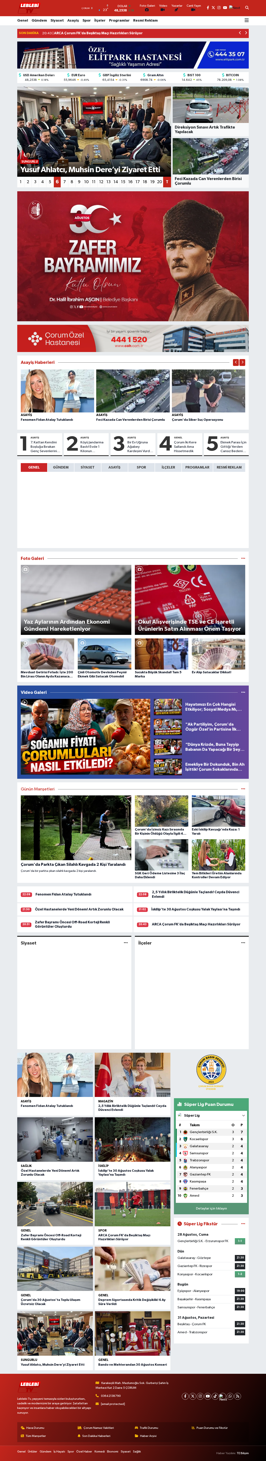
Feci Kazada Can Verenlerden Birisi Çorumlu (130, 419)
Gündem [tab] (61, 467)
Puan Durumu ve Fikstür (212, 1427)
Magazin (105, 1101)
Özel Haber (84, 1451)
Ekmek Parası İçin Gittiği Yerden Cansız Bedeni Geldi (233, 447)
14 (115, 182)
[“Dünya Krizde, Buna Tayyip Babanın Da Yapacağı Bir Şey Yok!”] (168, 747)
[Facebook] (185, 1396)
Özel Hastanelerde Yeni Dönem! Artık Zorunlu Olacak (79, 909)
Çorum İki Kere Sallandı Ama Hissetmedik (185, 447)
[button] (240, 33)
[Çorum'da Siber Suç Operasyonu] (208, 391)
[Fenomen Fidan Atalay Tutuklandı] (57, 391)
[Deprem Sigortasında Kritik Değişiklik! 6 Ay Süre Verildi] (132, 1269)
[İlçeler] (243, 943)
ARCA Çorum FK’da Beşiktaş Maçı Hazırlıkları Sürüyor (196, 924)
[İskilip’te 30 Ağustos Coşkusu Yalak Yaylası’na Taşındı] (132, 1139)
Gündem (39, 20)
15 (123, 182)
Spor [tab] (141, 467)
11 (94, 182)
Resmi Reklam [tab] (229, 467)
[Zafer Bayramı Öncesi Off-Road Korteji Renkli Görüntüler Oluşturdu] (55, 1204)
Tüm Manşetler (36, 1436)
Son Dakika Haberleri (96, 1436)
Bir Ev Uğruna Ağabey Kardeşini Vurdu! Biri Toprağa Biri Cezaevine (140, 447)
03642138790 (111, 1395)
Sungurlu (29, 1360)
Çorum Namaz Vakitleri (99, 1427)
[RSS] (237, 1396)
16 (130, 182)
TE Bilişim (243, 1453)
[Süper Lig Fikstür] (243, 1224)
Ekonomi (112, 1451)
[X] (192, 1396)
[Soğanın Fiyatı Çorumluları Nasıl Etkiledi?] (85, 737)
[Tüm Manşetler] (243, 789)
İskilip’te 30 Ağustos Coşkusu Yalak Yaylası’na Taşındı (195, 909)
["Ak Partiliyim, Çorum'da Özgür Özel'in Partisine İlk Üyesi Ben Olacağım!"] (168, 727)
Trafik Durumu (149, 1427)
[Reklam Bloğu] (133, 55)
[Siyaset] (126, 943)
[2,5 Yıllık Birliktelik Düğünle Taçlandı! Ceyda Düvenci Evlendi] (132, 1075)
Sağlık (26, 1166)
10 (86, 182)
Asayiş (73, 20)
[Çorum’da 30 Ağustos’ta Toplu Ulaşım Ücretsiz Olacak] (55, 1269)
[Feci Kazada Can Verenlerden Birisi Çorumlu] (133, 391)
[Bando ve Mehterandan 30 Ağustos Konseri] (132, 1333)
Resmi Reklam (145, 20)
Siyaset (57, 20)
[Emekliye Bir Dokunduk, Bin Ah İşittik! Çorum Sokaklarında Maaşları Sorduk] (168, 767)
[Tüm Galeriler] (243, 558)
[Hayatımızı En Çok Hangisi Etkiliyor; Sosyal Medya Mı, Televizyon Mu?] (168, 707)
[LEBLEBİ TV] (29, 8)
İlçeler (100, 20)
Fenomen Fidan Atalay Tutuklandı (47, 419)
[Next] (222, 1396)
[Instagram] (200, 1396)
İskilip (103, 1166)
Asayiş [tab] (114, 467)
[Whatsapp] (230, 1396)
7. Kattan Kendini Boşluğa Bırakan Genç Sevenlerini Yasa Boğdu (44, 447)
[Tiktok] (215, 1396)
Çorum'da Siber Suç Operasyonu (197, 419)
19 (152, 182)
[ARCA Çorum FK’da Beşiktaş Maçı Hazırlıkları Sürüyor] (132, 1204)
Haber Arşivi (148, 1436)
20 (159, 182)
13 (108, 182)
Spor (87, 20)
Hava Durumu (35, 1427)
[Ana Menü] (247, 20)
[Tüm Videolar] (243, 692)
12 (101, 182)
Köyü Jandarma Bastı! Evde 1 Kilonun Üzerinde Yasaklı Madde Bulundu (93, 447)
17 (137, 182)
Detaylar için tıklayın (211, 1208)
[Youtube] (207, 1396)
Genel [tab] (34, 467)
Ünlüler (32, 1451)
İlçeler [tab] (168, 467)
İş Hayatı (59, 1451)
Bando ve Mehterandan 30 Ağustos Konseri (132, 1364)
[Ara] (247, 8)
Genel (22, 20)
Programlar (119, 20)
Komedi (100, 1451)
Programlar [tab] (197, 467)
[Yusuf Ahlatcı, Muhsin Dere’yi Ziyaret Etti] (55, 1333)
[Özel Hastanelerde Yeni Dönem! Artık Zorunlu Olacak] (55, 1139)
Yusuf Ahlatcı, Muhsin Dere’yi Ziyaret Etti (52, 1364)
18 (145, 182)
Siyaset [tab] (88, 467)
